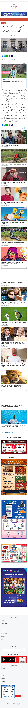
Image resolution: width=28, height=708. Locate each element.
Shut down (7, 432)
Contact (3, 636)
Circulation (3, 630)
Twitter (2, 672)
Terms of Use (3, 643)
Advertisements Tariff (5, 627)
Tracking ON (10, 696)
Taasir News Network (7, 34)
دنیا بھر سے (3, 23)
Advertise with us (4, 623)
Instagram (3, 675)
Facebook (3, 668)
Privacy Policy (4, 640)
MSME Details (4, 633)
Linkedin (3, 678)
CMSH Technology (16, 703)
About (2, 620)
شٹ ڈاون (13, 432)
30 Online (5, 696)
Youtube (3, 681)
